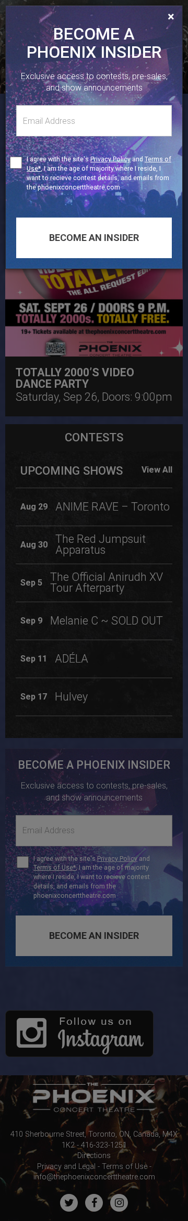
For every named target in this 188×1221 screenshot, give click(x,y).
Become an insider (94, 237)
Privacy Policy (110, 159)
